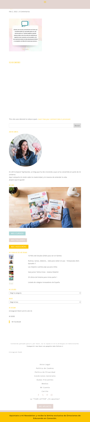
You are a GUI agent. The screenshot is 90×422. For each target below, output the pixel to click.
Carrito (45, 391)
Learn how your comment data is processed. (54, 119)
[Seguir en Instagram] (51, 395)
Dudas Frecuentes (45, 380)
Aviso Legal (45, 364)
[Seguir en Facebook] (38, 395)
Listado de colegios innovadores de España (44, 282)
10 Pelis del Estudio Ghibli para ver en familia (45, 256)
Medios (45, 384)
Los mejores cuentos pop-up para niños (42, 267)
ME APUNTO (45, 406)
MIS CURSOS (17, 233)
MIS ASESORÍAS (18, 246)
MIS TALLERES (18, 240)
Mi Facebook (12, 316)
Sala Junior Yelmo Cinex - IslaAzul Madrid (43, 272)
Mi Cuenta (45, 387)
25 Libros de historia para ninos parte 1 (42, 277)
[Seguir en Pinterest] (47, 395)
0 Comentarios (24, 12)
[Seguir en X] (43, 395)
